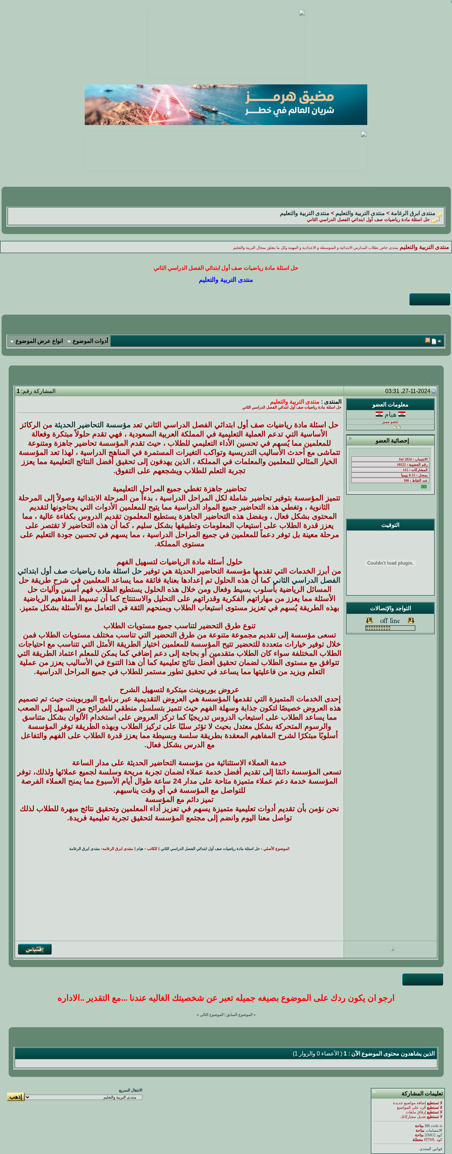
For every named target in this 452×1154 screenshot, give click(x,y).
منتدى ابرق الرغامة (413, 213)
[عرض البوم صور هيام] (392, 950)
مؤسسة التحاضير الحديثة (92, 425)
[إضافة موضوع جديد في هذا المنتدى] (434, 341)
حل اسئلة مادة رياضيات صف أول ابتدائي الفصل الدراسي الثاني (210, 849)
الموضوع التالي (212, 1015)
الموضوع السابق (239, 1015)
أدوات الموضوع (90, 341)
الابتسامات (434, 1130)
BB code (432, 1126)
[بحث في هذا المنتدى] (440, 341)
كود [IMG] (433, 1135)
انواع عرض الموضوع (39, 341)
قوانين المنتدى (431, 1149)
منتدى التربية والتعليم (360, 213)
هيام (390, 414)
